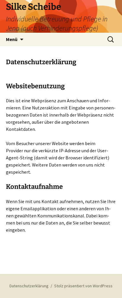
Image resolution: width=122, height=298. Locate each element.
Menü (11, 39)
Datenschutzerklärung (29, 285)
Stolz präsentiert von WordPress (83, 285)
